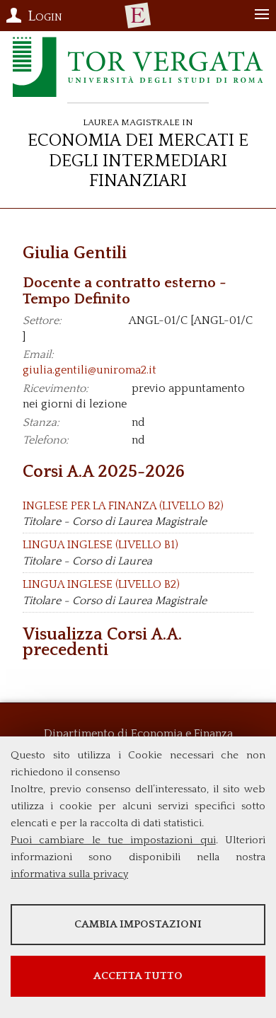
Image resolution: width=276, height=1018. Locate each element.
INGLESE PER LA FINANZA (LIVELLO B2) (123, 505)
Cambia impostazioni (138, 924)
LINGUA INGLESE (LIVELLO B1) (100, 544)
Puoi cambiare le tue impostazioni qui (113, 840)
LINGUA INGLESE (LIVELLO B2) (101, 584)
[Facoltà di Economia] (138, 15)
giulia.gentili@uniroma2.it (89, 370)
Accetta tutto (138, 976)
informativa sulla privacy (69, 874)
